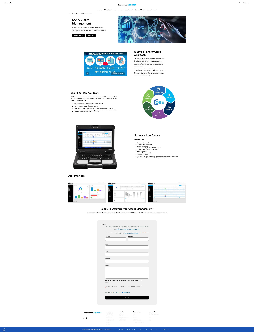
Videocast (135, 318)
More (155, 10)
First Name (107, 236)
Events (150, 318)
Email (106, 244)
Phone (106, 251)
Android (108, 324)
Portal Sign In (91, 35)
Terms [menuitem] (158, 329)
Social (150, 320)
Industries (99, 10)
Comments (107, 265)
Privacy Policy (116, 292)
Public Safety (121, 314)
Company (107, 258)
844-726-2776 (142, 232)
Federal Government (123, 316)
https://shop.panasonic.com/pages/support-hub (128, 229)
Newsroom (135, 316)
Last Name (130, 236)
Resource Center (137, 312)
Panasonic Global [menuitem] (163, 329)
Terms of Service (126, 292)
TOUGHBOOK (107, 10)
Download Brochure (78, 35)
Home (69, 13)
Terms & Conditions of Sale (138, 322)
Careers (150, 316)
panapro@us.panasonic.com (131, 233)
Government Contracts (137, 320)
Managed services (76, 13)
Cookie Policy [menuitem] (122, 329)
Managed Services (118, 10)
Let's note (109, 322)
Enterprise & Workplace (123, 318)
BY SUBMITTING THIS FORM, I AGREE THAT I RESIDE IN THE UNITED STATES (121, 281)
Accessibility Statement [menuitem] (150, 329)
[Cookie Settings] (4, 329)
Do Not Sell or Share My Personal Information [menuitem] (135, 329)
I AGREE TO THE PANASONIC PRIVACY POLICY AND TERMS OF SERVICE (122, 286)
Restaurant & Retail (139, 10)
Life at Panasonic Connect (154, 314)
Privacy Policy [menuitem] (115, 329)
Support (149, 10)
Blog (134, 314)
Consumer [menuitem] (170, 329)
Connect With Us (153, 312)
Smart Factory (129, 10)
